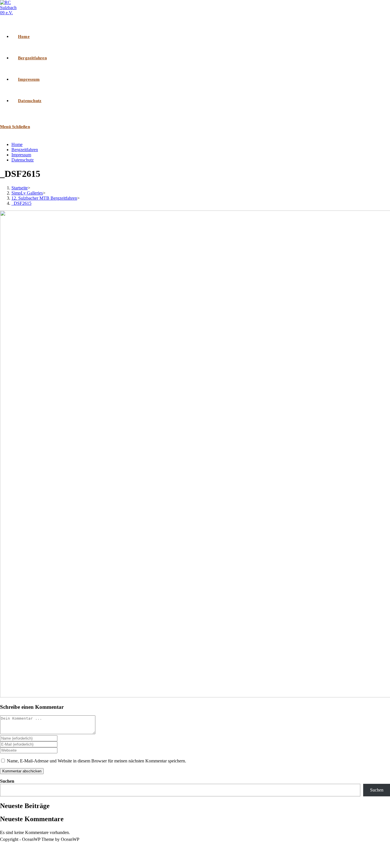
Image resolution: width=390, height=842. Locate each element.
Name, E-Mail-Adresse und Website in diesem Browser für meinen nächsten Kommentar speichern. (96, 760)
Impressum (21, 154)
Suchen (7, 781)
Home (17, 144)
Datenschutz (22, 159)
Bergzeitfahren (24, 149)
